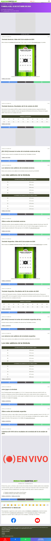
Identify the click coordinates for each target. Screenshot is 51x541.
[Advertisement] (25, 21)
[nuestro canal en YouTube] (37, 520)
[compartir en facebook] (15, 539)
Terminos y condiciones (6, 529)
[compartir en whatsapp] (25, 539)
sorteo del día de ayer (34, 227)
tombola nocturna (6, 78)
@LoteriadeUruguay (36, 42)
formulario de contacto (33, 512)
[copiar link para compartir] (5, 539)
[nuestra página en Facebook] (13, 520)
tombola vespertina (6, 280)
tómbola (15, 397)
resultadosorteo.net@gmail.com (17, 512)
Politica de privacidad (5, 531)
